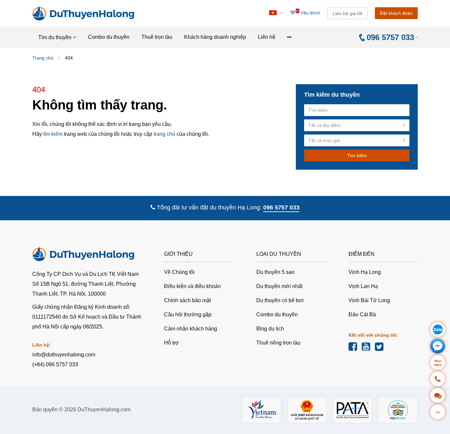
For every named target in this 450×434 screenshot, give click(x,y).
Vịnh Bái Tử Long (369, 300)
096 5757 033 (281, 207)
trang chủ (164, 134)
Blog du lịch (270, 328)
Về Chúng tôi (179, 272)
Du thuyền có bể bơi (280, 300)
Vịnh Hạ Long (365, 272)
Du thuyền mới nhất (279, 286)
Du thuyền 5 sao (275, 272)
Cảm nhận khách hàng (190, 328)
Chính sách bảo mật (187, 300)
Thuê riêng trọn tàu (278, 343)
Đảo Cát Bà (362, 314)
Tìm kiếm (357, 155)
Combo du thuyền (108, 37)
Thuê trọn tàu (156, 37)
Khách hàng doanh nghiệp (215, 37)
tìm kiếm (53, 134)
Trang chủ (42, 57)
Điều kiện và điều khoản (192, 286)
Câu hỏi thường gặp (187, 314)
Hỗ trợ (171, 343)
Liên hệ (266, 37)
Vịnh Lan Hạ (363, 286)
